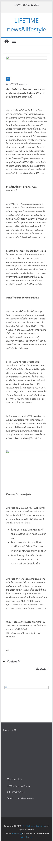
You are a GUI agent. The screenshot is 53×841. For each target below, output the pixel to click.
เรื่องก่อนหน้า (13, 661)
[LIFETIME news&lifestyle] (6, 41)
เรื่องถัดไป (41, 669)
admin (23, 84)
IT (8, 79)
